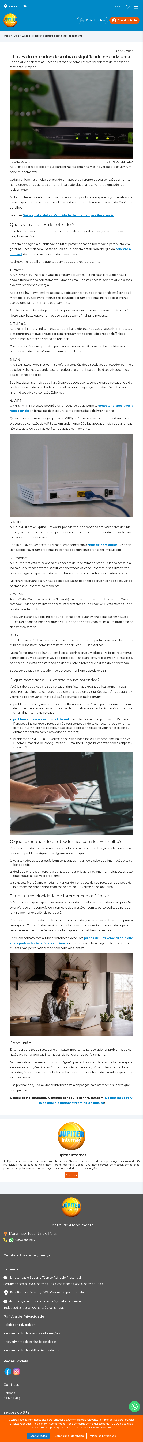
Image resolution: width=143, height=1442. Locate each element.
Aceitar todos (38, 1435)
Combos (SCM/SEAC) (4, 1395)
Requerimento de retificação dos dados (31, 1350)
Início (7, 36)
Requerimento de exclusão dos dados (29, 1341)
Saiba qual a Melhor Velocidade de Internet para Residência (68, 215)
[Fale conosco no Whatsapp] (134, 1406)
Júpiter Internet (71, 1155)
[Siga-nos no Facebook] (7, 1371)
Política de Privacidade (19, 1324)
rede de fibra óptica (103, 545)
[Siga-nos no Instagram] (16, 1371)
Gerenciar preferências (69, 1435)
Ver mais (71, 1175)
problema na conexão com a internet (41, 719)
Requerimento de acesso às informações (31, 1333)
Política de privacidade (102, 1435)
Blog (16, 36)
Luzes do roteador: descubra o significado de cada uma (52, 36)
